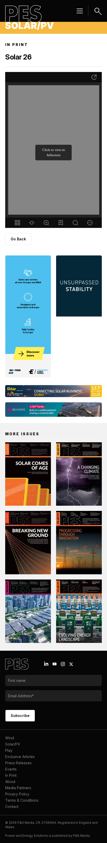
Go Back (18, 239)
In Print (11, 775)
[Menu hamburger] (80, 11)
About (10, 781)
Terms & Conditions (21, 800)
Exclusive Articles (20, 756)
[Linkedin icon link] (46, 664)
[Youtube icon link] (54, 664)
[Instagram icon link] (63, 664)
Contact (11, 806)
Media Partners (18, 788)
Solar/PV (12, 744)
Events (11, 769)
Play (8, 750)
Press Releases (18, 763)
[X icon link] (71, 664)
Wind (9, 738)
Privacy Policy (17, 794)
